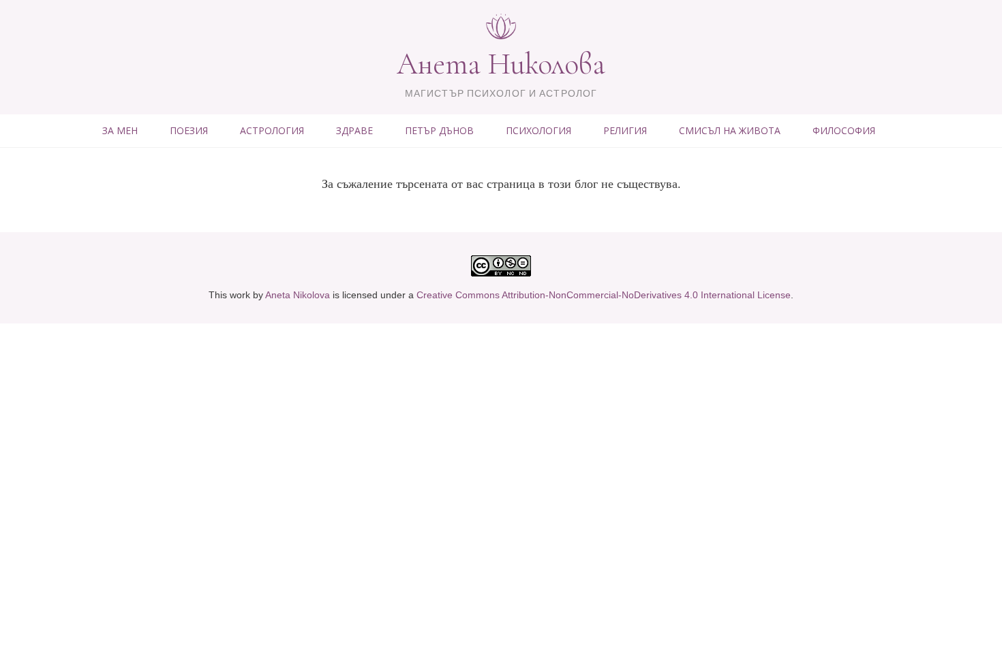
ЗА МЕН (120, 130)
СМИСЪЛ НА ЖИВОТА (729, 130)
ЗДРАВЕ (354, 130)
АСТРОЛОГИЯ (272, 130)
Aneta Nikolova (297, 294)
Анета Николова (501, 64)
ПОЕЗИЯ (189, 130)
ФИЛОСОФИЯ (844, 130)
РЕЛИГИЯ (625, 130)
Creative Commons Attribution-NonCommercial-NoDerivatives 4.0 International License (603, 294)
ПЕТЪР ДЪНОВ (439, 130)
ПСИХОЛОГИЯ (538, 130)
